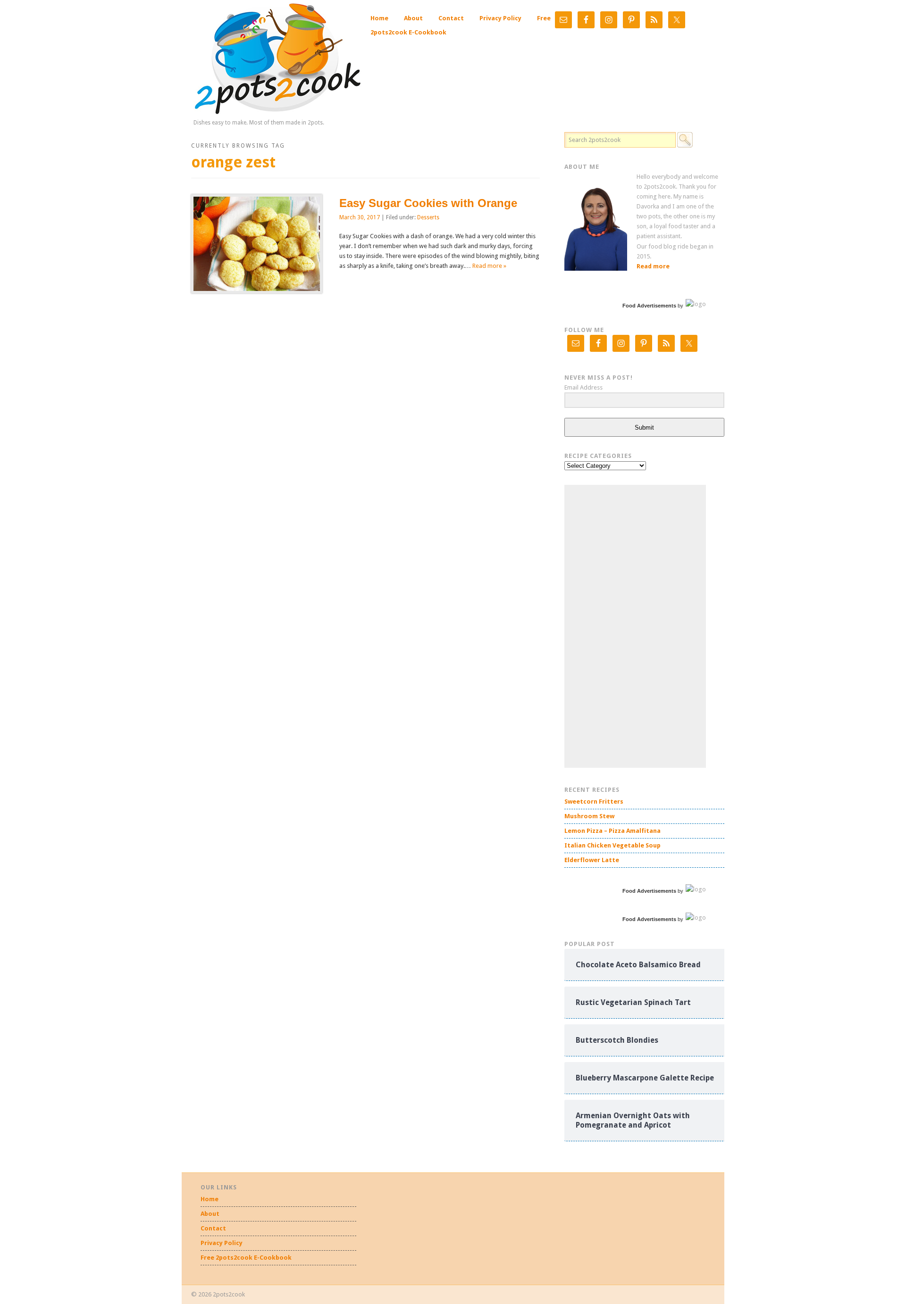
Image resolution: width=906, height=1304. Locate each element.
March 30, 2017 (359, 217)
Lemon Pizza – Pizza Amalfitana (612, 830)
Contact (451, 18)
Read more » (489, 265)
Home (379, 18)
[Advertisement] (635, 626)
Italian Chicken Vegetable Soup (612, 845)
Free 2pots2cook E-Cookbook (246, 1257)
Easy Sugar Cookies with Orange (428, 203)
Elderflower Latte (591, 860)
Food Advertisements (649, 305)
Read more (653, 266)
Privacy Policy (500, 18)
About (413, 18)
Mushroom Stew (589, 816)
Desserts (428, 217)
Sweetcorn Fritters (593, 801)
